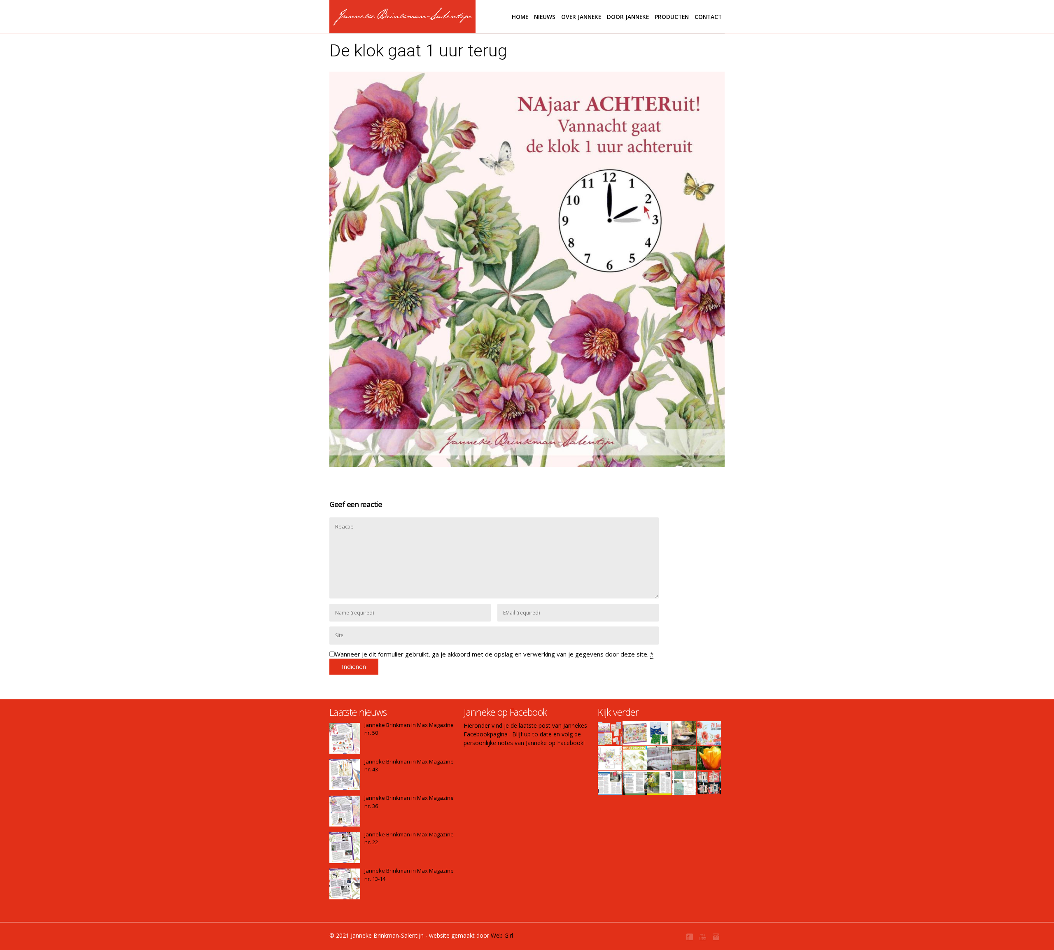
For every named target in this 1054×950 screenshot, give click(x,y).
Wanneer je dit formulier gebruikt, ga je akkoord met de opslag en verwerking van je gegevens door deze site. (494, 654)
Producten (672, 17)
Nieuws (544, 17)
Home (520, 17)
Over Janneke (581, 17)
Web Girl (502, 935)
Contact (708, 17)
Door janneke (628, 17)
